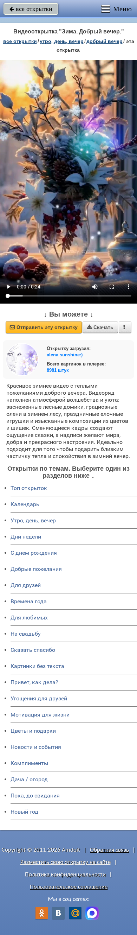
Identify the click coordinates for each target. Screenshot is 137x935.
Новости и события (36, 747)
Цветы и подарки (33, 730)
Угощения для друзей (39, 698)
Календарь (25, 504)
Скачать (100, 327)
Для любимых (29, 617)
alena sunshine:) (65, 354)
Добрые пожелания (36, 569)
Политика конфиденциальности (65, 875)
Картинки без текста (37, 666)
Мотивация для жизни (40, 714)
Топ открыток (29, 488)
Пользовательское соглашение (68, 887)
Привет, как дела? (34, 682)
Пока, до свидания (35, 795)
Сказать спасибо (33, 650)
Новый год (24, 811)
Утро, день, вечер (33, 520)
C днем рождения (34, 552)
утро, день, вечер (62, 41)
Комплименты (29, 763)
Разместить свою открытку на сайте (65, 862)
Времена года (29, 601)
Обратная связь (109, 850)
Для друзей (26, 585)
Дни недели (26, 536)
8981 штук (58, 370)
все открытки (30, 8)
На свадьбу (26, 633)
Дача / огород (29, 779)
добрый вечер (104, 41)
